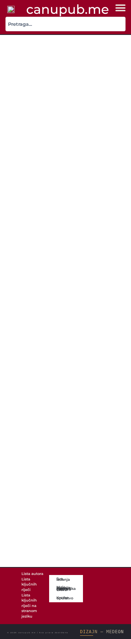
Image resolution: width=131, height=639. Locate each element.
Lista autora (32, 573)
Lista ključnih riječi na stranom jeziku (29, 606)
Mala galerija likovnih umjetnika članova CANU (66, 588)
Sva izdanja (63, 579)
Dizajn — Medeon (101, 631)
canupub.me (67, 9)
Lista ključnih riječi (29, 584)
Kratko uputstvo (64, 597)
